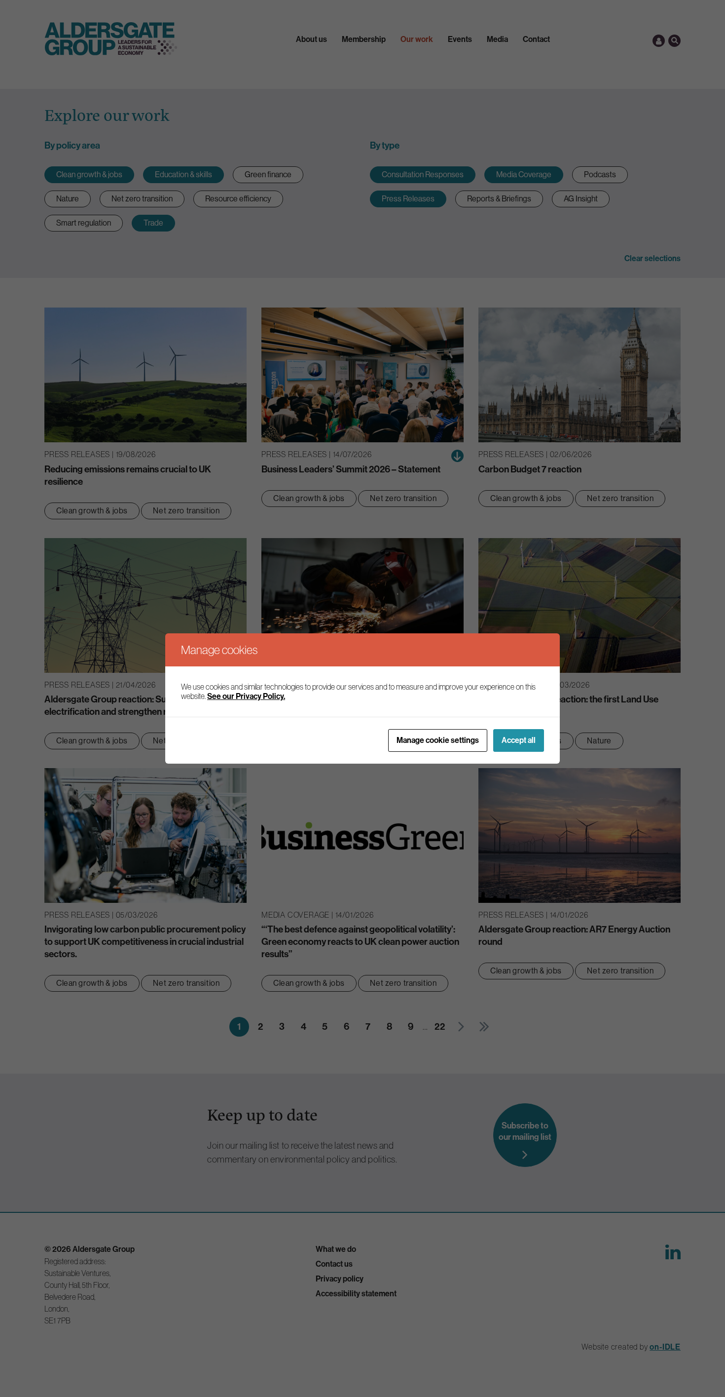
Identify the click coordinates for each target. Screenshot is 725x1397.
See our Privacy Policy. (246, 696)
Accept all (519, 740)
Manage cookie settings (438, 740)
